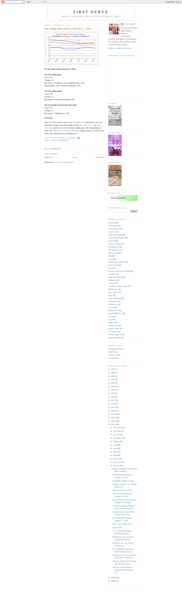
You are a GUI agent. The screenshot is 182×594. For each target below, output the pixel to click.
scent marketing (114, 298)
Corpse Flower (113, 329)
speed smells (113, 326)
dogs (110, 295)
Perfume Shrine (114, 355)
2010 (113, 425)
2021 (113, 387)
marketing (112, 226)
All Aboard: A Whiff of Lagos (123, 481)
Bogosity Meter (114, 244)
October (116, 435)
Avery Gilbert (130, 24)
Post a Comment (50, 154)
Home (74, 157)
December (117, 428)
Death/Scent (113, 352)
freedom (111, 323)
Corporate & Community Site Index (65, 131)
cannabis (111, 274)
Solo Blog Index (79, 122)
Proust (110, 308)
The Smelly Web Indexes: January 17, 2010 (67, 28)
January (116, 466)
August (116, 441)
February (117, 462)
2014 (113, 411)
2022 (113, 383)
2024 (113, 376)
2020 (113, 390)
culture (111, 223)
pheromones (113, 310)
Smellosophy (113, 358)
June (115, 448)
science (111, 232)
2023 (113, 380)
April (115, 455)
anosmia (111, 283)
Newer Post (48, 157)
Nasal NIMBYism (115, 313)
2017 (113, 400)
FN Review (112, 304)
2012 (113, 418)
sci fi (110, 317)
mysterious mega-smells (117, 286)
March (116, 459)
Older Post (100, 157)
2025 (113, 373)
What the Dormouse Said (122, 490)
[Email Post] (78, 138)
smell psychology (115, 235)
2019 (113, 393)
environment (113, 265)
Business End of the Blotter (119, 271)
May (115, 452)
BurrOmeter (112, 289)
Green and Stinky (115, 277)
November (117, 431)
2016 (113, 404)
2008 (113, 581)
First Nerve (90, 12)
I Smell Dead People (116, 238)
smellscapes (113, 229)
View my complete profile (120, 48)
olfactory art (113, 253)
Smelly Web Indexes (60, 140)
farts (110, 268)
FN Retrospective (115, 335)
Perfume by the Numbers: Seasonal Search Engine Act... (123, 570)
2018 (113, 397)
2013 (113, 414)
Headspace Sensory (116, 349)
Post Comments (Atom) (64, 162)
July (115, 445)
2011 (113, 421)
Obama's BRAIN (114, 338)
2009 (113, 578)
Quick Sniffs (113, 292)
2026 (113, 369)
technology (112, 301)
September (117, 438)
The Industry (113, 250)
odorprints (112, 280)
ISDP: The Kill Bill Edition (122, 524)
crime (110, 259)
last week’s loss (86, 125)
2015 (113, 407)
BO (109, 256)
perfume (111, 241)
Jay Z (110, 320)
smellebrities (113, 247)
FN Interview (113, 332)
